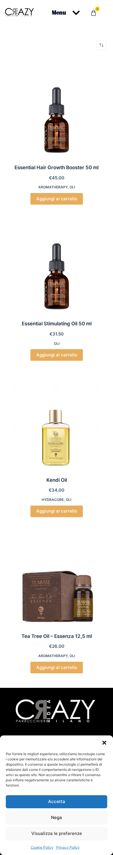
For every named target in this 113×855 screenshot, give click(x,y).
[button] (104, 743)
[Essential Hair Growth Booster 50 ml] (56, 107)
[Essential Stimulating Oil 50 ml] (56, 263)
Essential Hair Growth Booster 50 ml (56, 167)
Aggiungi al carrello (56, 198)
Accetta (56, 801)
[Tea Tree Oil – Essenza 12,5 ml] (56, 575)
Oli (72, 187)
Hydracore (53, 499)
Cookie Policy (42, 847)
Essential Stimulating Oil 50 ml (57, 324)
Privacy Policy (68, 847)
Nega (56, 817)
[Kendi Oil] (56, 419)
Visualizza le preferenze (56, 833)
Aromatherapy (53, 187)
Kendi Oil (56, 480)
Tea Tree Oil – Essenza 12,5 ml (56, 636)
